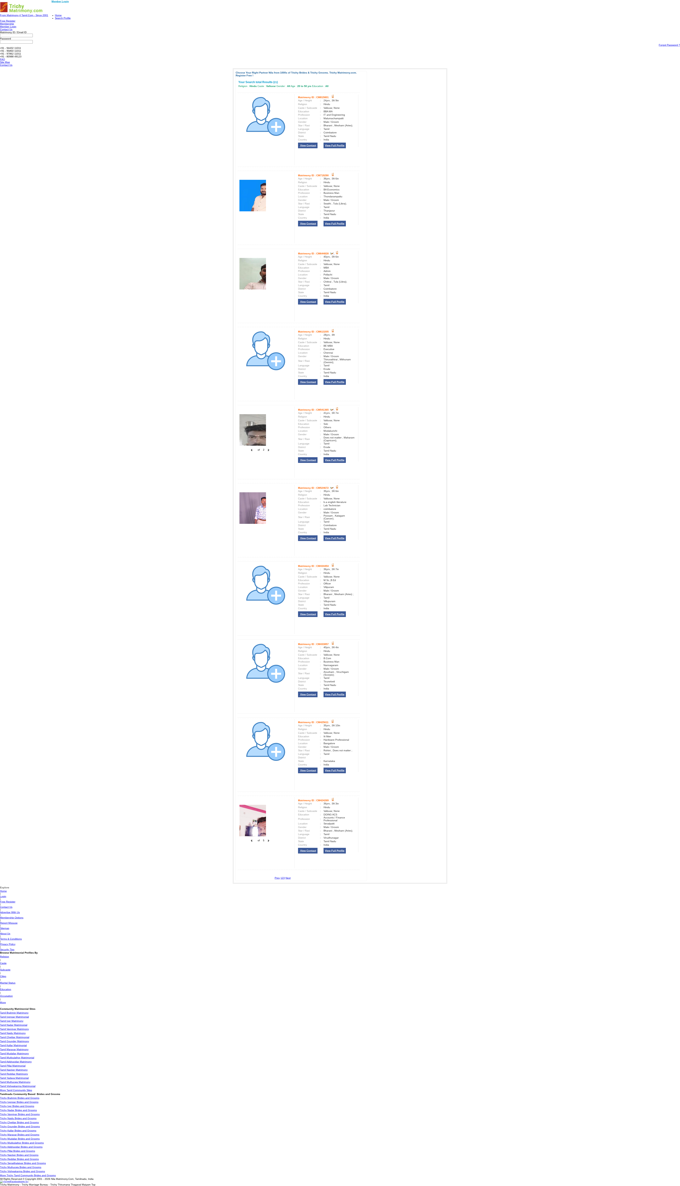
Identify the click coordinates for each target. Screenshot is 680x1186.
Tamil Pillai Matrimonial (13, 1065)
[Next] (268, 451)
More (3, 1002)
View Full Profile (334, 145)
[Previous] (251, 451)
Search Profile (63, 18)
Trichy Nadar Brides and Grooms (18, 1110)
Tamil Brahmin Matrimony (14, 1012)
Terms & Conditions (11, 938)
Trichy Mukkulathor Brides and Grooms (22, 1142)
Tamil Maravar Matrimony (14, 1049)
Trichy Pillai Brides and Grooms (17, 1151)
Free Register (7, 20)
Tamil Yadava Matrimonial (14, 1078)
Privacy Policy (7, 944)
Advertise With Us (10, 912)
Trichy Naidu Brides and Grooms (18, 1118)
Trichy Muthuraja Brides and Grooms (20, 1167)
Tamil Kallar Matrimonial (13, 1045)
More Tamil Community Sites (16, 1090)
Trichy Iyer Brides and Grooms (17, 1106)
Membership (7, 23)
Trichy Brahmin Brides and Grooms (19, 1098)
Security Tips (7, 949)
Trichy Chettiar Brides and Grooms (19, 1122)
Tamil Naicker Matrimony (14, 1069)
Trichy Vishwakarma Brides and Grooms (22, 1171)
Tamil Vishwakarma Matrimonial (17, 1086)
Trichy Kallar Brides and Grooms (18, 1130)
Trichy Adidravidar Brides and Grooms (21, 1146)
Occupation (6, 996)
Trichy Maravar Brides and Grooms (19, 1134)
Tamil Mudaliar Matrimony (14, 1053)
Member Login (60, 1)
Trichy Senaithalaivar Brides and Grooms (23, 1163)
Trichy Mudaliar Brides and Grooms (20, 1138)
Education (5, 989)
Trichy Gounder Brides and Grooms (20, 1126)
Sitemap (4, 928)
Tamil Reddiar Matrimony (14, 1073)
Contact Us (6, 29)
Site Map (5, 62)
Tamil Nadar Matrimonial (13, 1025)
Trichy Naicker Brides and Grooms (19, 1155)
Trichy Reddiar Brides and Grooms (19, 1159)
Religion (4, 956)
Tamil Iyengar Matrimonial (14, 1016)
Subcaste (5, 969)
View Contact (307, 145)
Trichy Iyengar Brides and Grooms (19, 1102)
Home (58, 15)
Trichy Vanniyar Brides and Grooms (20, 1114)
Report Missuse (9, 923)
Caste (3, 963)
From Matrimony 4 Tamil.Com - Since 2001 (24, 15)
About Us (5, 933)
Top (93, 1184)
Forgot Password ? (669, 45)
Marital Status (7, 982)
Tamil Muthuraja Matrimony (15, 1082)
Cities (3, 976)
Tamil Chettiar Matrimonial (14, 1037)
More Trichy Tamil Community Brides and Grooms (28, 1175)
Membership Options (11, 917)
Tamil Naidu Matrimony (13, 1033)
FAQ (2, 59)
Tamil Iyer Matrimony (11, 1020)
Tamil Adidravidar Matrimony (16, 1061)
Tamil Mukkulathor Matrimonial (17, 1057)
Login (3, 896)
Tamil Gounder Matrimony (14, 1041)
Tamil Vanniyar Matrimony (14, 1029)
